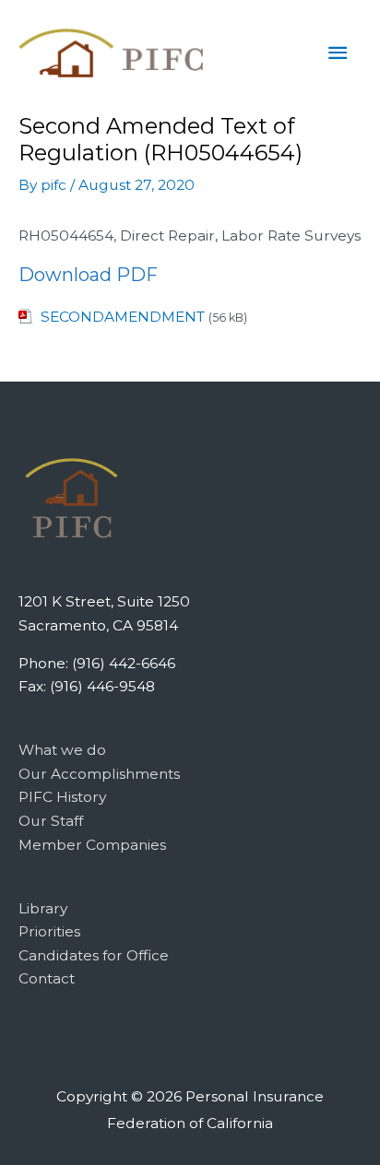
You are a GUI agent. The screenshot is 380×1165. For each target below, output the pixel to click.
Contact (46, 978)
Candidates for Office (93, 955)
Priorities (49, 931)
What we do (62, 750)
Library (42, 908)
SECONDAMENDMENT (123, 316)
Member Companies (92, 844)
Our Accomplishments (99, 774)
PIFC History (62, 797)
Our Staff (50, 821)
